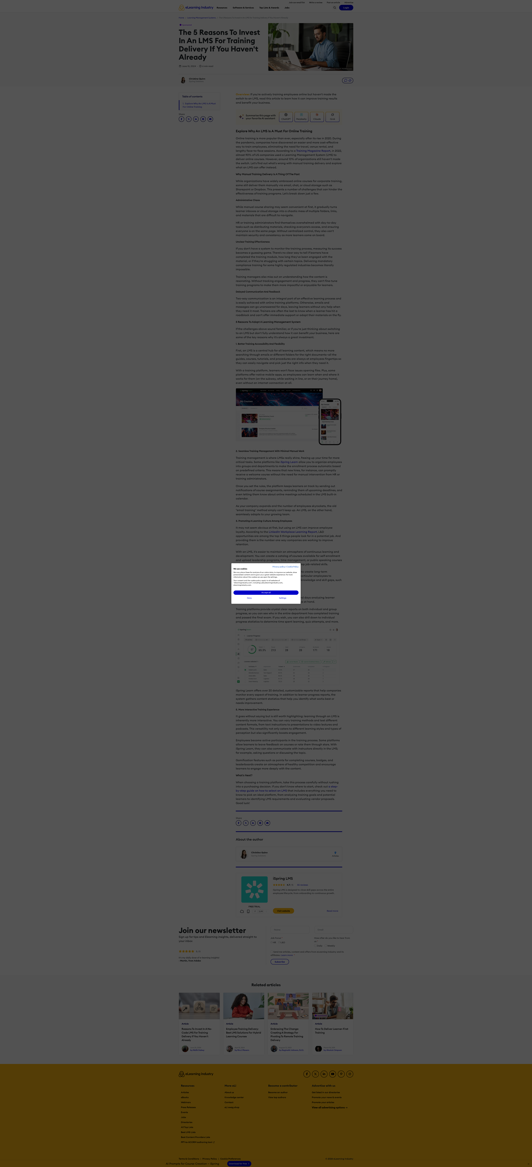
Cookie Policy (293, 566)
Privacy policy (279, 566)
